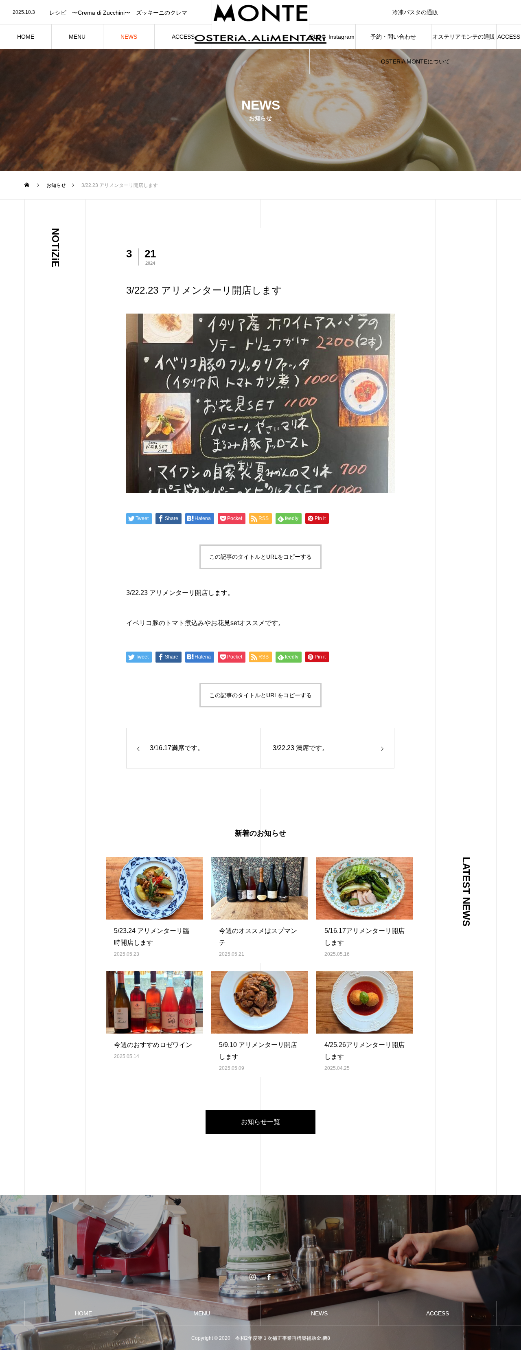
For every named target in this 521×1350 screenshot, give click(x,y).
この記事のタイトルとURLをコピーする (260, 556)
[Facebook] (269, 1277)
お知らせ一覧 (260, 1121)
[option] (106, 12)
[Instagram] (252, 1277)
